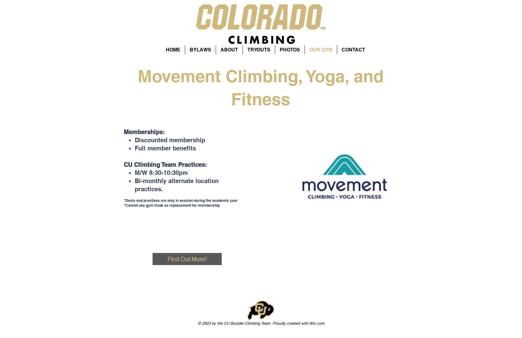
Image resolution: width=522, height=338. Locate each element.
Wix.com (316, 323)
